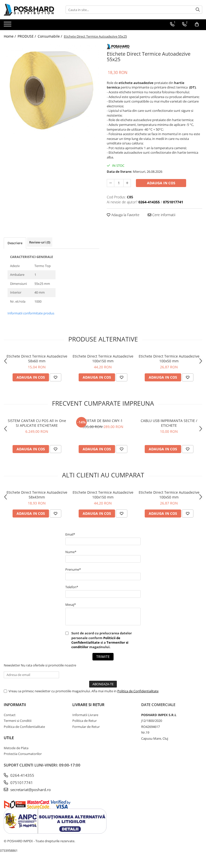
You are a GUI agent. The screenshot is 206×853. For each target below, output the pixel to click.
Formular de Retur (86, 726)
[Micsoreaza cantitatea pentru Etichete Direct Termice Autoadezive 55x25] (110, 183)
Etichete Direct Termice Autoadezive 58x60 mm (37, 358)
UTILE (9, 737)
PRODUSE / (27, 36)
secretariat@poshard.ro (30, 789)
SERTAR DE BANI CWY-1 (103, 420)
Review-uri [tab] (39, 242)
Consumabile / (50, 36)
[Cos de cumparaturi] (196, 24)
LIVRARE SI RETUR (88, 704)
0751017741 (21, 782)
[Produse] (8, 25)
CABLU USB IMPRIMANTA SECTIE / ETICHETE (169, 423)
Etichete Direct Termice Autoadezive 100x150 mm (103, 358)
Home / (10, 36)
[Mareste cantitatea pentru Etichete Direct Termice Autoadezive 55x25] (127, 183)
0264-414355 (21, 775)
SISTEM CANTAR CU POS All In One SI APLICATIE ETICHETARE (37, 423)
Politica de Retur (84, 720)
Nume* (70, 552)
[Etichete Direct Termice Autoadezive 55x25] (51, 90)
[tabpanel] (51, 90)
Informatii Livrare (85, 715)
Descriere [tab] (15, 243)
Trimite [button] (103, 656)
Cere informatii (163, 214)
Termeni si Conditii (17, 720)
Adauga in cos (161, 183)
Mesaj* (70, 604)
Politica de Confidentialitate (138, 691)
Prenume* (73, 569)
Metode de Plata (16, 748)
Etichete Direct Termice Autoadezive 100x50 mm (169, 358)
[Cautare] (197, 10)
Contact (10, 715)
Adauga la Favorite (124, 214)
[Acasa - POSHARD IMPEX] (29, 10)
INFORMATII (15, 704)
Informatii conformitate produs (31, 313)
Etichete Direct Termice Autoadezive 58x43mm (37, 494)
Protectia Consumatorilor (23, 753)
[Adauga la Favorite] (55, 377)
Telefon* (71, 587)
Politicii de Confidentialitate (95, 640)
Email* (70, 534)
